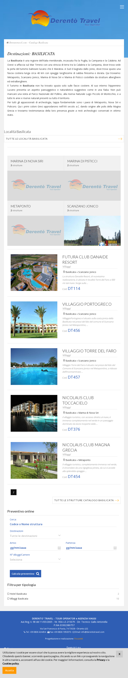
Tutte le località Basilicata (27, 138)
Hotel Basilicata (18, 593)
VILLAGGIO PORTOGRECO (87, 304)
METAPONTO (21, 206)
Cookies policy (10, 663)
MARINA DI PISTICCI (82, 161)
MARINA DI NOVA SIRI (27, 161)
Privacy (101, 659)
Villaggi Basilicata (19, 598)
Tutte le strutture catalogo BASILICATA (84, 500)
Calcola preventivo (23, 573)
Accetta (9, 670)
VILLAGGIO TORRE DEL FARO (89, 350)
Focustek (78, 638)
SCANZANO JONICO (82, 206)
